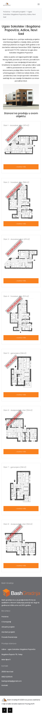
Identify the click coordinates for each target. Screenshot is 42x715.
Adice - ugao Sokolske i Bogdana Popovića (18, 649)
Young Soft (29, 704)
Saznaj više (21, 167)
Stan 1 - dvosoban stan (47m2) (16, 125)
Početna (6, 12)
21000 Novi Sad (7, 671)
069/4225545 (7, 677)
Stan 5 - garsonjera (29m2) (14, 353)
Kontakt (5, 685)
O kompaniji (6, 622)
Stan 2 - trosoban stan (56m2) (16, 182)
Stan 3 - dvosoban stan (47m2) (16, 239)
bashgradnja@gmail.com (12, 681)
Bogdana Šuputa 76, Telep (12, 654)
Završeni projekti (8, 632)
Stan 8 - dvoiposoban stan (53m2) (17, 524)
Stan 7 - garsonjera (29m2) (14, 467)
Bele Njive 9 (6, 659)
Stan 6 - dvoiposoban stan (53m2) (17, 410)
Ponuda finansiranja (9, 637)
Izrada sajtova (18, 704)
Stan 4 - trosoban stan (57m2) (16, 296)
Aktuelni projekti (8, 627)
